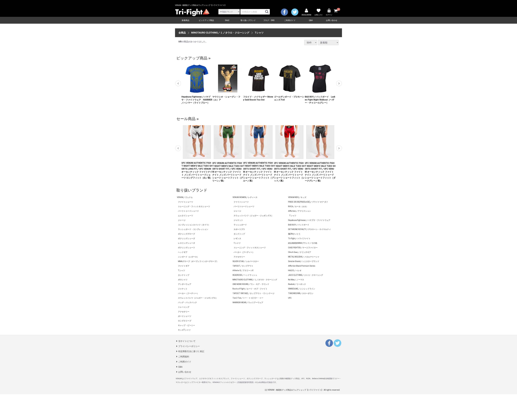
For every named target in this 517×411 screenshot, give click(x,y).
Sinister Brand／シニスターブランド (303, 261)
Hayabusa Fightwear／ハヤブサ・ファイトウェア (309, 220)
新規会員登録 (306, 15)
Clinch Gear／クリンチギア (299, 252)
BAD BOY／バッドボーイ (298, 225)
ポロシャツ (182, 280)
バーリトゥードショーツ (188, 211)
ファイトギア (183, 266)
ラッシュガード (240, 225)
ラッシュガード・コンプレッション (193, 229)
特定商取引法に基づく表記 (191, 351)
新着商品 (185, 20)
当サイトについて (186, 341)
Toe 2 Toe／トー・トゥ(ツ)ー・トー (248, 298)
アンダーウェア (184, 284)
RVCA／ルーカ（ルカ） (298, 206)
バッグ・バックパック (187, 302)
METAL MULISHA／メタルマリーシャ (303, 257)
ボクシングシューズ (186, 238)
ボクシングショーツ (186, 248)
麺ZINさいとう (294, 234)
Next (339, 83)
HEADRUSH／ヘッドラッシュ (245, 275)
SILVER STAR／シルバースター (246, 261)
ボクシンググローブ (186, 234)
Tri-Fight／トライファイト (299, 238)
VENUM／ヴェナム (185, 197)
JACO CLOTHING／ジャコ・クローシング (305, 275)
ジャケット (182, 289)
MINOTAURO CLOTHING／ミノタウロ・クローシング (220, 32)
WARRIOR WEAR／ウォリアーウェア (248, 302)
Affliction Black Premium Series (301, 266)
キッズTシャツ (184, 330)
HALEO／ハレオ (294, 270)
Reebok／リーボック (297, 284)
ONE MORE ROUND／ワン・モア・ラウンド (251, 284)
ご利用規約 (183, 356)
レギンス (237, 238)
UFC (289, 298)
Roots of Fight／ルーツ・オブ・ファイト (250, 289)
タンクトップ (183, 275)
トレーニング (183, 307)
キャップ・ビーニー (186, 325)
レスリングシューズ (186, 243)
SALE (227, 20)
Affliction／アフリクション (299, 211)
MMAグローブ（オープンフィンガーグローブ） (198, 261)
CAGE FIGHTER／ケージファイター (303, 248)
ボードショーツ (184, 316)
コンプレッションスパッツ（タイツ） (194, 225)
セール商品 (185, 118)
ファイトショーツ (185, 202)
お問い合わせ (331, 20)
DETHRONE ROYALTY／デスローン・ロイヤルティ (309, 229)
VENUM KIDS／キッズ (297, 197)
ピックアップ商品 (206, 20)
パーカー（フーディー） (188, 293)
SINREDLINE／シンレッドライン (301, 289)
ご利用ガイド (290, 20)
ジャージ (182, 220)
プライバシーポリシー (189, 346)
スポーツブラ (239, 229)
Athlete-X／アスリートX (243, 270)
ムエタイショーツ (185, 216)
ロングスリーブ (184, 321)
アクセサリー (183, 312)
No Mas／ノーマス (296, 280)
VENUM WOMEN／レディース (245, 197)
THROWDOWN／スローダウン (300, 293)
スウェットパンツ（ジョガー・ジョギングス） (198, 298)
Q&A (311, 20)
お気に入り (319, 15)
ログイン (329, 15)
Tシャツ (259, 32)
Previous (178, 83)
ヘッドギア (182, 252)
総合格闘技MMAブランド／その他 (302, 243)
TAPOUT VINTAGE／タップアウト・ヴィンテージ (253, 293)
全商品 (182, 32)
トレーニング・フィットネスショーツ (194, 206)
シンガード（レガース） (188, 257)
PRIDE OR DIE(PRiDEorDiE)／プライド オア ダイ (308, 202)
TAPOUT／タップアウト (243, 266)
